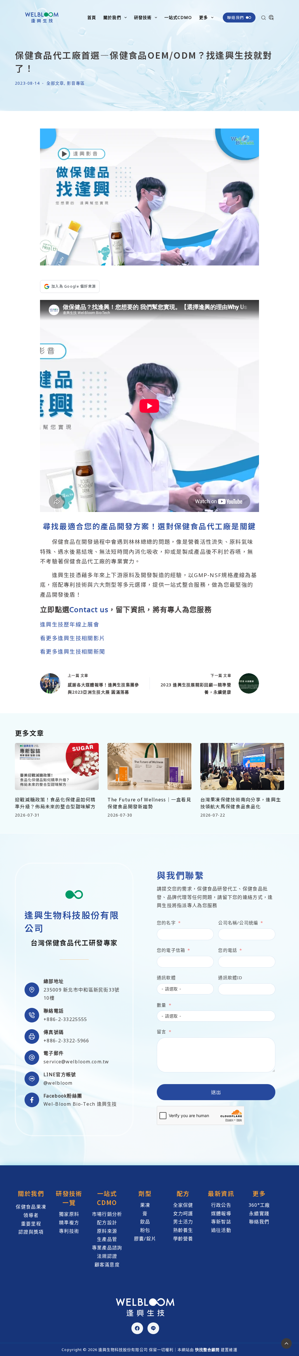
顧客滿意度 (107, 1264)
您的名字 (166, 923)
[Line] (153, 1328)
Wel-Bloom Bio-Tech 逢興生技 (80, 1104)
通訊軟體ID (230, 977)
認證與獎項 (31, 1232)
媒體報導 (221, 1213)
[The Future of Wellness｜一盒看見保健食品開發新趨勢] (149, 766)
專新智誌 (221, 1221)
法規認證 (107, 1256)
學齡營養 (183, 1238)
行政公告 (221, 1205)
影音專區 (75, 83)
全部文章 (55, 83)
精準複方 (69, 1222)
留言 (161, 1031)
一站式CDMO (178, 17)
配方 (183, 1193)
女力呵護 (183, 1213)
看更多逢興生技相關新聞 (72, 651)
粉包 (145, 1230)
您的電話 (227, 950)
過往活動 (221, 1230)
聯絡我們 (235, 17)
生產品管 (107, 1239)
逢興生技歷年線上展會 (69, 624)
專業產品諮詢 (107, 1247)
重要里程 (31, 1223)
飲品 (145, 1221)
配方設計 (107, 1222)
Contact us (88, 609)
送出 (216, 1091)
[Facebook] (137, 1328)
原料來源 (107, 1231)
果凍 (145, 1205)
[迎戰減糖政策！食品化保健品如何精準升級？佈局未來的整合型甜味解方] (57, 766)
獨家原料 (69, 1214)
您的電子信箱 (171, 950)
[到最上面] (286, 1343)
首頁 (91, 17)
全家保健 (183, 1205)
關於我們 (112, 17)
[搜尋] (263, 17)
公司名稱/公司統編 (238, 923)
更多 (203, 17)
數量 (161, 1005)
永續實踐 (259, 1213)
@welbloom (58, 1083)
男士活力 (183, 1221)
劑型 (145, 1193)
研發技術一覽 (69, 1198)
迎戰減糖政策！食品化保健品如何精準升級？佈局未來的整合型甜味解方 (55, 803)
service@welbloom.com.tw (76, 1061)
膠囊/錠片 (145, 1238)
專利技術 (69, 1231)
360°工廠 (259, 1205)
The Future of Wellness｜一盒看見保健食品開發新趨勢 (149, 803)
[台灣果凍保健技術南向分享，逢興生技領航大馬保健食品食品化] (242, 766)
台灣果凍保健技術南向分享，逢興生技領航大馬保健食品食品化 (240, 803)
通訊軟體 (166, 977)
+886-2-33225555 (65, 1019)
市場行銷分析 (107, 1214)
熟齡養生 (183, 1230)
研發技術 (143, 17)
